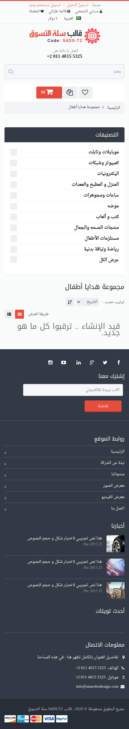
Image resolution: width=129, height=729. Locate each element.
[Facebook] (119, 363)
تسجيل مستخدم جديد (45, 5)
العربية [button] (68, 19)
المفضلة (34, 11)
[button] (86, 93)
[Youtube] (64, 363)
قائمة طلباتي (58, 11)
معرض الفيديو (112, 497)
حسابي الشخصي (87, 11)
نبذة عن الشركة (112, 463)
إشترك (103, 406)
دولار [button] (53, 19)
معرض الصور (113, 485)
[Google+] (92, 363)
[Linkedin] (79, 363)
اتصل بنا (117, 508)
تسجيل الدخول (77, 5)
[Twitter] (105, 363)
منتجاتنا (117, 474)
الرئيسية (113, 108)
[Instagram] (50, 363)
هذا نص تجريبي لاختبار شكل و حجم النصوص (64, 538)
